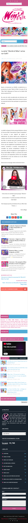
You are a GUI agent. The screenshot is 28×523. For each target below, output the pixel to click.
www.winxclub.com (22, 518)
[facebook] (13, 1)
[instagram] (10, 1)
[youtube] (17, 1)
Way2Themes (4, 518)
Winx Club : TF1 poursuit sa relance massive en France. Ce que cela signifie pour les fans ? (17, 376)
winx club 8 (6, 472)
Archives (23, 358)
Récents (5, 358)
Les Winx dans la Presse (9, 463)
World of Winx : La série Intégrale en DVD (16, 251)
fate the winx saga (8, 466)
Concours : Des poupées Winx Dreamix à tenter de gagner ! (17, 262)
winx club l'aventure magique (11, 482)
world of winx (19, 58)
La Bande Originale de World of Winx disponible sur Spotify (17, 227)
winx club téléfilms (8, 459)
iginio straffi (7, 469)
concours (13, 58)
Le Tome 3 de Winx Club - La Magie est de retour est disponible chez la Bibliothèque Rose (17, 390)
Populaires (14, 358)
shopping (6, 453)
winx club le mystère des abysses (12, 476)
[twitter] (15, 1)
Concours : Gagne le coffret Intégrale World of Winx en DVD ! (17, 240)
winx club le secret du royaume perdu (13, 479)
